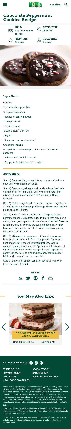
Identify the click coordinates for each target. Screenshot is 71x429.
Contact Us (9, 376)
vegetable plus (53, 401)
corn (38, 401)
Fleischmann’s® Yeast (45, 376)
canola (43, 401)
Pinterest (41, 363)
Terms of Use (11, 369)
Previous (5, 327)
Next (65, 327)
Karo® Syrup (40, 372)
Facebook (31, 363)
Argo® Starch (40, 369)
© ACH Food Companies (16, 380)
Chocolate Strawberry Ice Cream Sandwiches (35, 334)
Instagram (36, 363)
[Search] (66, 4)
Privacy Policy (12, 372)
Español (55, 4)
